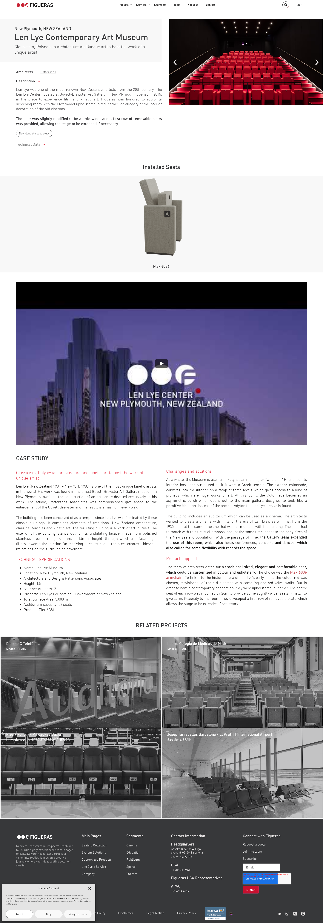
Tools (177, 4)
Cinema (131, 845)
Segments (160, 4)
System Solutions (94, 852)
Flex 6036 (161, 266)
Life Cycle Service (94, 866)
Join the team (252, 851)
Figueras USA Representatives (196, 877)
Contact (210, 4)
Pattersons (48, 72)
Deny (48, 914)
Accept (19, 914)
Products (123, 4)
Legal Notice (155, 913)
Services (141, 4)
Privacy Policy (186, 913)
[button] (90, 888)
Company (88, 874)
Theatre (131, 874)
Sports (131, 866)
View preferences (78, 914)
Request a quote (254, 844)
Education (133, 852)
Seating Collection (94, 845)
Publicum (133, 859)
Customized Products (97, 859)
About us (193, 4)
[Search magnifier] (286, 5)
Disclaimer (125, 913)
